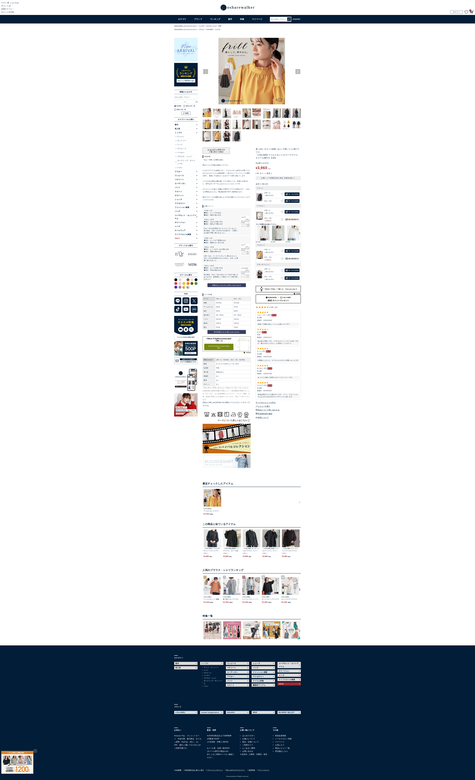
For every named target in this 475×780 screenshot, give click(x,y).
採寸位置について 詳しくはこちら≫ (226, 332)
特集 (242, 19)
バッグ (177, 211)
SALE (177, 238)
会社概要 (178, 770)
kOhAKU (231, 712)
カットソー (181, 141)
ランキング (215, 19)
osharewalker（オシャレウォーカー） (185, 25)
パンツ (177, 187)
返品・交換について (250, 742)
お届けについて (248, 739)
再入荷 (177, 129)
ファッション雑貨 (182, 207)
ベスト (180, 167)
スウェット (181, 148)
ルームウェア (180, 230)
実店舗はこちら (281, 751)
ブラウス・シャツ (211, 25)
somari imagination (210, 712)
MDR (255, 712)
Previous (205, 71)
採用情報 (252, 770)
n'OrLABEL (209, 29)
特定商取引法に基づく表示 (194, 770)
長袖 (219, 25)
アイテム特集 (258, 681)
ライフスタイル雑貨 (183, 234)
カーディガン (180, 183)
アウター (178, 172)
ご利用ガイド (219, 754)
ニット (180, 144)
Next (297, 71)
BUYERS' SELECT (287, 712)
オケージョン (180, 222)
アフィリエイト (263, 770)
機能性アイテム (259, 685)
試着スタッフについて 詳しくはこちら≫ (226, 285)
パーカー (181, 153)
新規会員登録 (280, 736)
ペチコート (179, 179)
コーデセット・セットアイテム (186, 216)
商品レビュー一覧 (282, 748)
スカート (178, 191)
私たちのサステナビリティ (235, 770)
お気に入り (279, 745)
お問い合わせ (247, 751)
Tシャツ (180, 137)
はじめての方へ (248, 736)
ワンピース (179, 175)
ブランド (201, 29)
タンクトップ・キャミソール (186, 162)
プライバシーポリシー (215, 770)
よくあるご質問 (248, 748)
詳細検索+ (297, 19)
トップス (201, 25)
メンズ (177, 226)
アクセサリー (180, 203)
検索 (289, 19)
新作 (230, 19)
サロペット (179, 195)
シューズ (178, 199)
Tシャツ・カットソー (211, 667)
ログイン (456, 12)
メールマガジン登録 (283, 739)
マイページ (279, 742)
